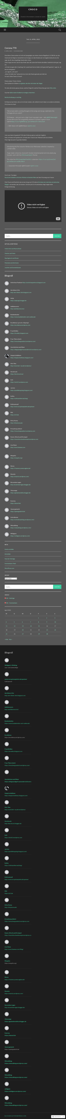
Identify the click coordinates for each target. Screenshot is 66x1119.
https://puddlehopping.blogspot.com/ (21, 390)
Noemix (7, 991)
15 (39, 626)
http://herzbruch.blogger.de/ (13, 823)
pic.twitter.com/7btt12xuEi (36, 121)
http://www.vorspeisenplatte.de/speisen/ (22, 406)
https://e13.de (14, 415)
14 (31, 626)
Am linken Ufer (9, 693)
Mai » (10, 639)
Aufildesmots (9, 707)
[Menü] (4, 29)
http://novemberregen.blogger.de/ (20, 484)
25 (6, 634)
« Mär (6, 639)
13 (23, 626)
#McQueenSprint (27, 155)
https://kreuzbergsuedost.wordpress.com (22, 431)
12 (14, 626)
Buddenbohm (9, 721)
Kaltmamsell (9, 877)
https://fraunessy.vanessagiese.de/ (20, 468)
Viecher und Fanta (10, 253)
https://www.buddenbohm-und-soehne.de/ (23, 317)
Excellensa (8, 735)
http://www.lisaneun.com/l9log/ (14, 949)
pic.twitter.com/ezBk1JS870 (16, 161)
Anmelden (8, 554)
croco (33, 9)
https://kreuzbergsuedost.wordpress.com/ (23, 341)
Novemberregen (10, 1005)
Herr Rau (7, 807)
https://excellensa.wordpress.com (20, 325)
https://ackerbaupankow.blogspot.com (33, 282)
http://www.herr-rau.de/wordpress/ (20, 366)
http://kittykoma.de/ (16, 423)
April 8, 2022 (31, 126)
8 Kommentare (18, 51)
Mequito (7, 961)
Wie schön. (53, 88)
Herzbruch (8, 821)
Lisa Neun (8, 947)
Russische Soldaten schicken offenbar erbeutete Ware (20, 177)
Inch (6, 835)
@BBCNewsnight (52, 117)
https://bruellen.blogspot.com (19, 333)
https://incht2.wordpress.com (19, 382)
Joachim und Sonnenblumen (13, 267)
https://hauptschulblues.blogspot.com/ (21, 357)
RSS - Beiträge (10, 598)
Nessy (7, 977)
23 (47, 630)
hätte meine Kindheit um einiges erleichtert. (22, 92)
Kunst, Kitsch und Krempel (13, 933)
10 (55, 622)
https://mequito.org (16, 458)
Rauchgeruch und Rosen (12, 258)
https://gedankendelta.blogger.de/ (20, 493)
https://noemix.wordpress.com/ (19, 476)
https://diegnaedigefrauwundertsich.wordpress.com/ (26, 349)
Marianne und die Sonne (12, 263)
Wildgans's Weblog (11, 665)
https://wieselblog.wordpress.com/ (20, 528)
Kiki (6, 891)
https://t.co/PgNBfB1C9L (19, 121)
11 (6, 626)
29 (39, 634)
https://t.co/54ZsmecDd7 (47, 159)
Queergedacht (9, 1047)
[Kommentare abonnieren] (5, 603)
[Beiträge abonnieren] (5, 598)
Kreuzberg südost (10, 919)
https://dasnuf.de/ (15, 503)
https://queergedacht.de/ (17, 511)
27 (23, 634)
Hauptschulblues (10, 793)
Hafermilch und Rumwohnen (13, 248)
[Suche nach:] (33, 236)
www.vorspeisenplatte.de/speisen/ (16, 679)
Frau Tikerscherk (10, 763)
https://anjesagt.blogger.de (18, 300)
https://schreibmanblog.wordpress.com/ (22, 519)
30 (47, 634)
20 (23, 630)
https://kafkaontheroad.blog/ (19, 398)
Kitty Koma (8, 905)
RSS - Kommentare (11, 603)
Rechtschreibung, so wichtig (13, 97)
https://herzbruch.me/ (16, 374)
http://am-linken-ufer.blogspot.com (20, 292)
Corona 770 (10, 48)
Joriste (7, 849)
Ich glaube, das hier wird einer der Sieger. (31, 83)
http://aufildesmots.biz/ (17, 309)
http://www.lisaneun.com (17, 447)
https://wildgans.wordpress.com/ (20, 536)
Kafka (7, 863)
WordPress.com (9, 568)
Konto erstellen (9, 549)
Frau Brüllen (8, 749)
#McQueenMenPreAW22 (24, 159)
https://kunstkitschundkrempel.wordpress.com (24, 439)
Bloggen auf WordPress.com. (15, 1116)
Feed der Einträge (10, 559)
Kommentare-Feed (10, 563)
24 (55, 630)
